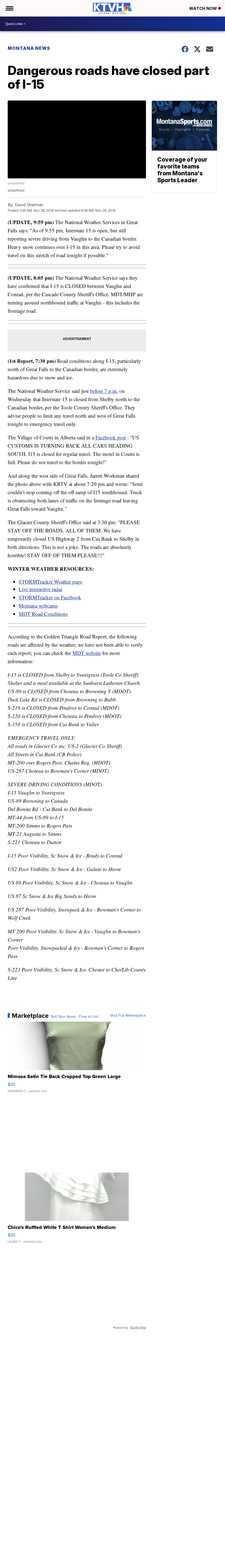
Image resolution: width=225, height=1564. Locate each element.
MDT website (86, 652)
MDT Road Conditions (43, 613)
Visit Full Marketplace (128, 1016)
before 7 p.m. (104, 390)
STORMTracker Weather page (50, 581)
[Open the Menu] (9, 8)
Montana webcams (38, 605)
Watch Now (203, 8)
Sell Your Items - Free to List (74, 1017)
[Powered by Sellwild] (138, 1328)
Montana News (29, 48)
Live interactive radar (40, 589)
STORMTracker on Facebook (50, 597)
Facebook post (110, 437)
